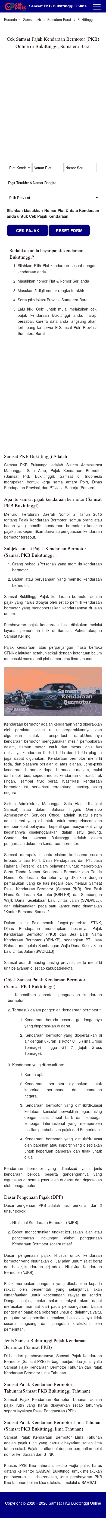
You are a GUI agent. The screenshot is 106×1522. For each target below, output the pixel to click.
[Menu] (96, 7)
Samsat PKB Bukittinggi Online (58, 6)
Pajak (10, 647)
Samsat (10, 636)
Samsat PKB (68, 888)
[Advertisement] (53, 109)
